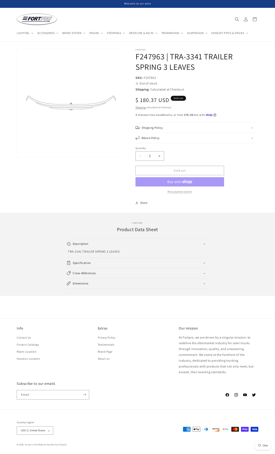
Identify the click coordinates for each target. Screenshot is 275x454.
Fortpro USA (31, 444)
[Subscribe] (84, 394)
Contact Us (24, 337)
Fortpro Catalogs (28, 344)
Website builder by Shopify (52, 444)
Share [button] (144, 203)
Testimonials (106, 344)
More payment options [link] (179, 191)
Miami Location (26, 351)
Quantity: (140, 148)
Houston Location (28, 358)
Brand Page (105, 351)
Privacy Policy (106, 337)
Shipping (140, 107)
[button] (24, 33)
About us (104, 358)
